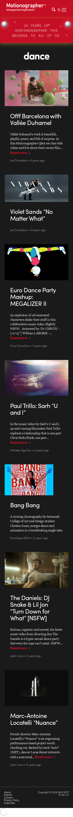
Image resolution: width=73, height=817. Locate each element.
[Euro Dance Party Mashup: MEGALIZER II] (36, 262)
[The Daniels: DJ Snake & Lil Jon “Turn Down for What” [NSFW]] (36, 570)
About (7, 792)
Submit (8, 794)
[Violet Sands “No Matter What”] (36, 188)
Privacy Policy (11, 800)
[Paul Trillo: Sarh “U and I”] (36, 378)
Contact (8, 797)
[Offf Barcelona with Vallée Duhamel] (36, 88)
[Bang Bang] (36, 479)
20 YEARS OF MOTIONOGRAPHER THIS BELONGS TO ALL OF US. (36, 30)
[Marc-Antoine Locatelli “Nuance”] (36, 688)
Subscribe (9, 803)
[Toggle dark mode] (59, 9)
